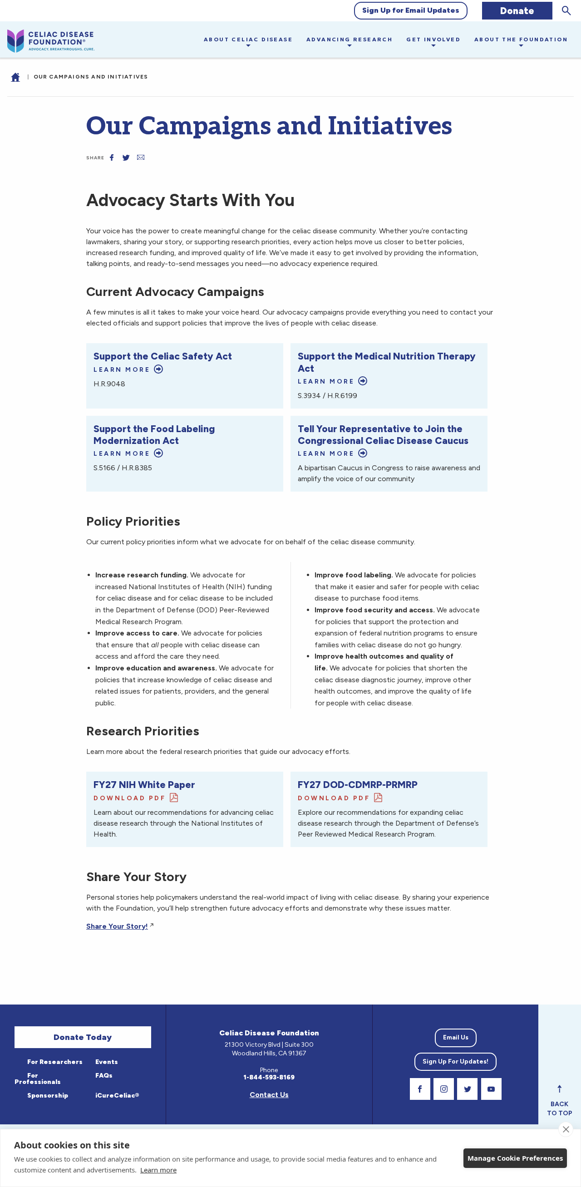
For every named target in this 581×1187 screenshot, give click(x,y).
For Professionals (38, 1079)
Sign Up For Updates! (455, 1061)
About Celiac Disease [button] (248, 39)
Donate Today (83, 1037)
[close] (565, 1129)
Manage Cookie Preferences (515, 1157)
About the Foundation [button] (521, 39)
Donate (517, 10)
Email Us (455, 1037)
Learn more (158, 1169)
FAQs (103, 1075)
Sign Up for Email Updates (410, 10)
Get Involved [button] (433, 39)
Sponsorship (47, 1095)
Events (106, 1062)
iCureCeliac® (116, 1095)
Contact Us (269, 1094)
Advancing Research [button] (349, 39)
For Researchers (54, 1062)
